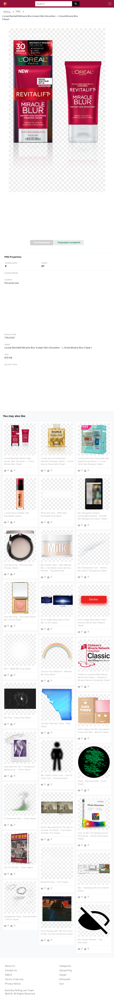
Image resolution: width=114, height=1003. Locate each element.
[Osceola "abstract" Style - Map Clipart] (57, 704)
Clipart (63, 974)
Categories (65, 966)
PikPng (7, 12)
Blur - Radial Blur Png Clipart (17, 668)
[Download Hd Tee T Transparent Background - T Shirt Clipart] (20, 747)
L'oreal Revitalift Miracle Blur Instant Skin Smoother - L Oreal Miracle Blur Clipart (19, 461)
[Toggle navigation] (110, 4)
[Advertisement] (57, 217)
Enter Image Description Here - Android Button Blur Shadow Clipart (93, 622)
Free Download (42, 242)
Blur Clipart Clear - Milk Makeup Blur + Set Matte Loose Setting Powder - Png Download (56, 568)
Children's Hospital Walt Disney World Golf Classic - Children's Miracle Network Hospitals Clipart (94, 677)
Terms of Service (14, 979)
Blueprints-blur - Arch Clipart (55, 882)
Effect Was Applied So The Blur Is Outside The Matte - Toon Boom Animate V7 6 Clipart (57, 830)
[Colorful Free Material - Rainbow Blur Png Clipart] (57, 652)
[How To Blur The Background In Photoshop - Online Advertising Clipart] (94, 813)
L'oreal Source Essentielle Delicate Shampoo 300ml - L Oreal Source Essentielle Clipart (57, 461)
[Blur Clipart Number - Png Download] (94, 920)
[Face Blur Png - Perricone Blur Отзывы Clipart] (20, 545)
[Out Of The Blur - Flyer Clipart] (20, 848)
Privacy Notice (13, 983)
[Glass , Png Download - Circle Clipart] (94, 762)
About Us (10, 966)
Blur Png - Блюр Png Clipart (17, 717)
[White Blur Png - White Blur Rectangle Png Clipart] (57, 493)
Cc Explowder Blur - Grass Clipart (20, 818)
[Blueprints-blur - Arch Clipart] (57, 862)
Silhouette (64, 979)
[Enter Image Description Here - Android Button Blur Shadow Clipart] (94, 600)
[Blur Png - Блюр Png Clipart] (20, 698)
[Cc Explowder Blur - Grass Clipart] (20, 799)
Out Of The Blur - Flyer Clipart (18, 867)
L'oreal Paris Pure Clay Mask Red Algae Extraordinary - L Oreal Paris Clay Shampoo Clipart (93, 461)
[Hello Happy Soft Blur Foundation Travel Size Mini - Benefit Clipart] (94, 710)
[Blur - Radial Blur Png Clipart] (20, 649)
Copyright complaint (69, 242)
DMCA (8, 974)
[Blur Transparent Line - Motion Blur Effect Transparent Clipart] (94, 548)
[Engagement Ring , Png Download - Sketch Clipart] (20, 897)
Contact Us (11, 970)
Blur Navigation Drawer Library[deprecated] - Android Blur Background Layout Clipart (92, 516)
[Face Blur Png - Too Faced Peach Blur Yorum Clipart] (20, 597)
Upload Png (65, 970)
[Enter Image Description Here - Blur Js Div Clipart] (57, 600)
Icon (61, 983)
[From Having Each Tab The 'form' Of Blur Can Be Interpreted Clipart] (57, 911)
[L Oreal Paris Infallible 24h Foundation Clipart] (20, 493)
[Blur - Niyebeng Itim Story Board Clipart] (94, 868)
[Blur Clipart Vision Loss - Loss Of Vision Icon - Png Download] (57, 756)
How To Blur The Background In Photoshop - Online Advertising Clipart (93, 836)
